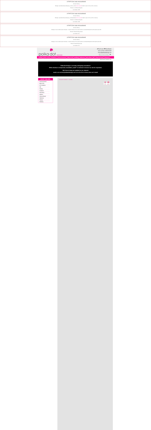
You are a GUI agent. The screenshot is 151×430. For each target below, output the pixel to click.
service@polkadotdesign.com (104, 52)
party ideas (89, 57)
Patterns (41, 94)
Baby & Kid (41, 83)
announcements (61, 57)
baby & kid (70, 57)
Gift (40, 87)
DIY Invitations (42, 85)
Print (108, 83)
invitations (54, 57)
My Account (101, 48)
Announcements (42, 81)
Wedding (41, 101)
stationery (82, 57)
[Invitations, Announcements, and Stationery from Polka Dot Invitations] (50, 52)
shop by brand (99, 57)
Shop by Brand (42, 96)
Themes (41, 99)
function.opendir (79, 5)
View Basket (108, 48)
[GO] (110, 54)
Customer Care (108, 59)
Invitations (41, 90)
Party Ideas (41, 92)
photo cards (46, 57)
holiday (41, 57)
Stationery (41, 98)
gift (94, 57)
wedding (76, 57)
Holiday (41, 88)
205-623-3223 (108, 50)
